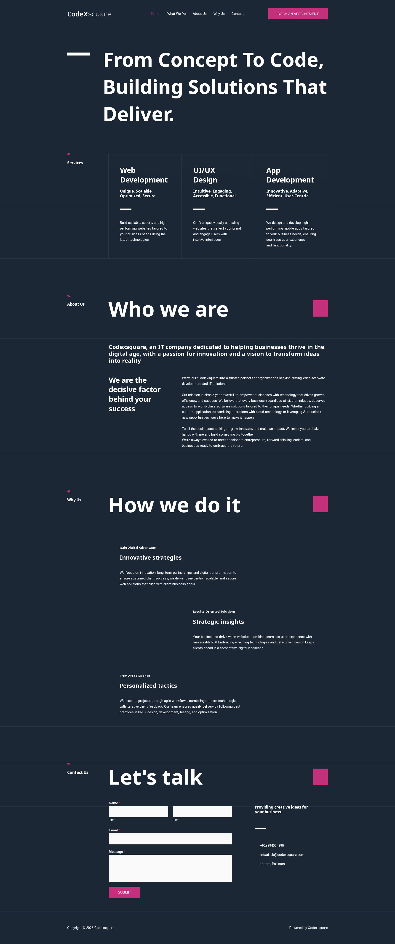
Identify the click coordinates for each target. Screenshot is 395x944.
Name (114, 803)
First (112, 820)
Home (155, 14)
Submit (124, 892)
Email (114, 830)
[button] (298, 13)
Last (176, 820)
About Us (200, 14)
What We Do (176, 14)
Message (117, 852)
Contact (238, 14)
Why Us (219, 14)
